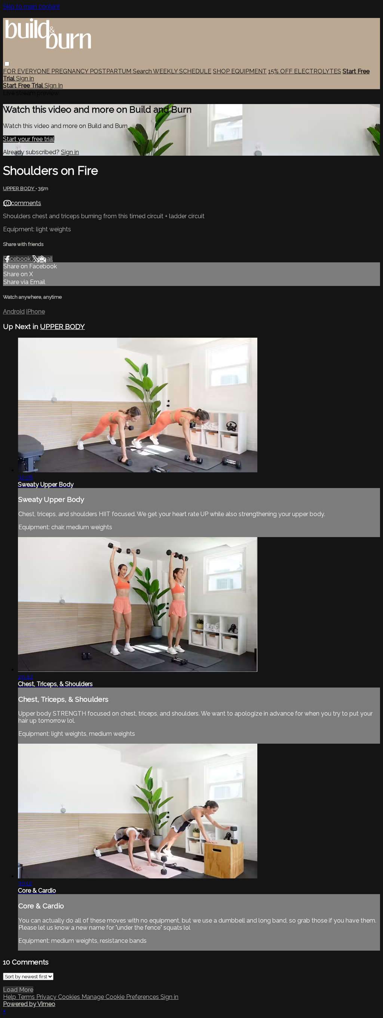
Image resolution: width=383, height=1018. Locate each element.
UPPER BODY (19, 188)
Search (143, 71)
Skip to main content (31, 6)
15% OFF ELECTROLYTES (304, 71)
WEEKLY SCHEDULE (182, 71)
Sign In (54, 85)
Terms (27, 996)
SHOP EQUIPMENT (240, 71)
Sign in (25, 78)
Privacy (47, 996)
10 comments (22, 203)
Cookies (70, 996)
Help (10, 996)
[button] (6, 63)
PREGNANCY (70, 71)
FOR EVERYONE (27, 71)
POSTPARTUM (111, 71)
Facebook (17, 258)
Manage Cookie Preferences (121, 996)
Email (45, 258)
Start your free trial (28, 139)
